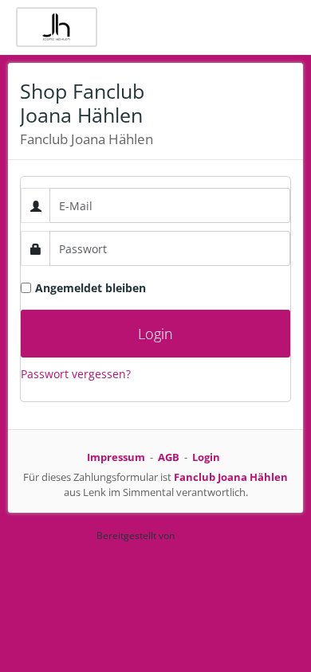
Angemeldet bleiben (90, 287)
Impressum (116, 457)
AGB (168, 457)
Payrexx (196, 535)
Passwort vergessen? (76, 373)
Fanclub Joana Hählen (231, 477)
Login (206, 457)
